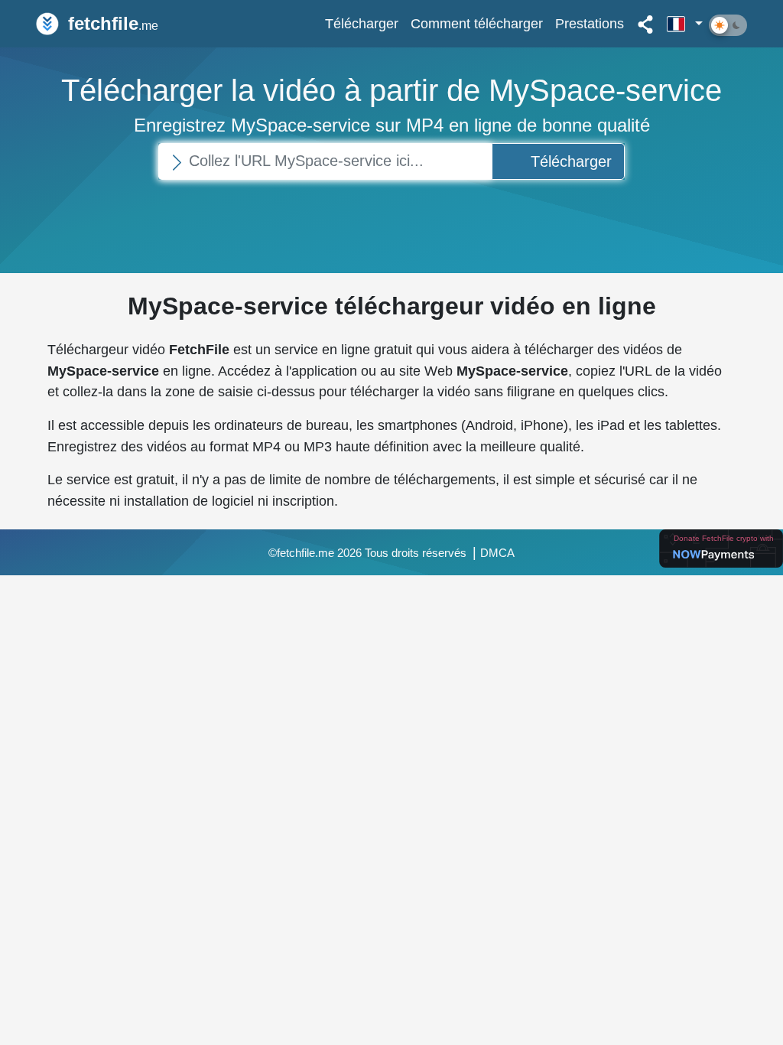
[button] (685, 24)
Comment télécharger (477, 23)
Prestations (589, 23)
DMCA (497, 553)
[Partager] (645, 24)
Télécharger (361, 23)
